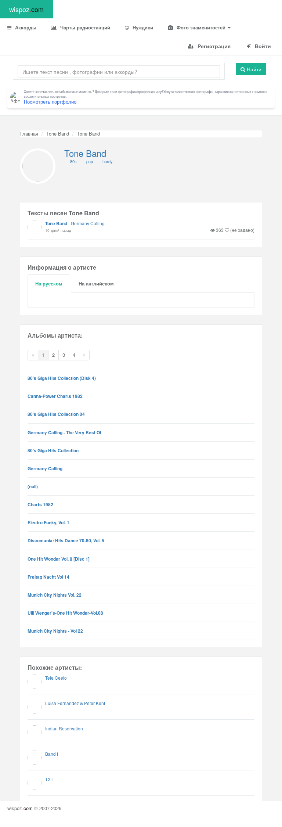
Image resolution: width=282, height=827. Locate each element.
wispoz (26, 9)
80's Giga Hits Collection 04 (56, 414)
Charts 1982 (40, 504)
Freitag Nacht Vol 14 (48, 576)
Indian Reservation (64, 728)
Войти (262, 46)
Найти (253, 69)
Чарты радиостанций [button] (84, 27)
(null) (33, 486)
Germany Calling (88, 223)
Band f (51, 754)
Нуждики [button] (142, 27)
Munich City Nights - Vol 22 (55, 631)
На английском (96, 283)
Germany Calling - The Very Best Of (64, 432)
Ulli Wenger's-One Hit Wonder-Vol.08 (65, 613)
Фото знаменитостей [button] (201, 27)
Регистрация (213, 46)
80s (73, 161)
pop (89, 161)
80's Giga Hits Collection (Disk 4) (62, 378)
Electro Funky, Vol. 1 (48, 522)
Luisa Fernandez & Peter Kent (75, 703)
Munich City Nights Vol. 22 (55, 595)
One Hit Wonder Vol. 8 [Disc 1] (59, 558)
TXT (49, 779)
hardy (107, 161)
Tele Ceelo (56, 678)
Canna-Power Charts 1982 (55, 396)
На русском (48, 283)
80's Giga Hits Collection (53, 450)
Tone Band (57, 133)
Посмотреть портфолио (50, 101)
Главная (29, 133)
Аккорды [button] (25, 27)
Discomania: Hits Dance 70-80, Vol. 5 (66, 540)
